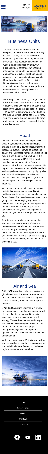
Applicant (26, 4)
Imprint (23, 413)
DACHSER (23, 419)
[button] (8, 7)
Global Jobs (23, 424)
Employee (26, 7)
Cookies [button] (23, 402)
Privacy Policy (23, 408)
